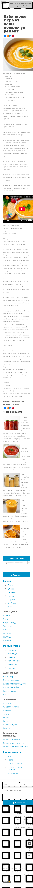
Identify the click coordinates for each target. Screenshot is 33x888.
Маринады (13, 773)
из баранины (14, 660)
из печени (12, 667)
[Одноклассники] (8, 36)
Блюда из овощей (11, 680)
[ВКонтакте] (5, 36)
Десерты (7, 703)
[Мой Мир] (10, 36)
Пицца (11, 585)
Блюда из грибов (11, 687)
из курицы (12, 650)
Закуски (7, 581)
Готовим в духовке (11, 739)
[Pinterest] (13, 36)
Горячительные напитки (15, 768)
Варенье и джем (10, 724)
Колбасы (12, 603)
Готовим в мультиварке (14, 743)
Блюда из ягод (9, 690)
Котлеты (7, 633)
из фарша (12, 664)
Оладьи (11, 595)
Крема (6, 721)
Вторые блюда (10, 622)
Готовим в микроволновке (15, 746)
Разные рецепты (12, 752)
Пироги (6, 629)
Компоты (7, 728)
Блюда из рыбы (10, 676)
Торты (6, 713)
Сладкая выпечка (11, 706)
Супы (5, 618)
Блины (11, 588)
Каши (5, 694)
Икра (10, 606)
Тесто (10, 759)
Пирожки (12, 599)
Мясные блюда (11, 645)
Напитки (7, 640)
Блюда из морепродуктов (14, 683)
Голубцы (7, 636)
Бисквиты (7, 717)
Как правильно (15, 763)
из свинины (13, 657)
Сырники (12, 592)
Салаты (6, 615)
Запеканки (8, 626)
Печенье (7, 710)
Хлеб (10, 756)
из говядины (13, 653)
